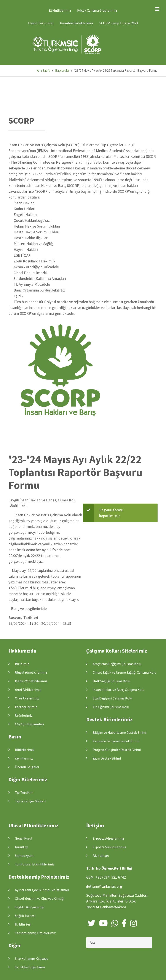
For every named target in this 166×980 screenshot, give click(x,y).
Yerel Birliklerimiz (28, 689)
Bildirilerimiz (24, 749)
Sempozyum (24, 855)
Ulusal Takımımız (41, 23)
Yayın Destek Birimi (107, 758)
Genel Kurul (23, 838)
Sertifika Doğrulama (30, 967)
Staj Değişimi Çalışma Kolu (112, 698)
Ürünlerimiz (24, 715)
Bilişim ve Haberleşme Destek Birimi (120, 732)
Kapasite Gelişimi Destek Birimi (116, 741)
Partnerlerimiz (26, 707)
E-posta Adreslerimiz (108, 838)
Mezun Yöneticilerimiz (31, 681)
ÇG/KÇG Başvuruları (29, 724)
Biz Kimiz (22, 664)
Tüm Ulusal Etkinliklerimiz (34, 864)
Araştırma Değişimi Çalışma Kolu (117, 664)
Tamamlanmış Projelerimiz (35, 933)
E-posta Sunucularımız (109, 847)
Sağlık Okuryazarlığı (29, 907)
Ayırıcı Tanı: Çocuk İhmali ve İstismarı (42, 890)
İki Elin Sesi (23, 924)
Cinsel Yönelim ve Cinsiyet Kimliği (39, 898)
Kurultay (21, 847)
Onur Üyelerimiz (27, 698)
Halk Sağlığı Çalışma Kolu (111, 681)
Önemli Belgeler (27, 767)
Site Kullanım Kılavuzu (31, 958)
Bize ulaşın (101, 855)
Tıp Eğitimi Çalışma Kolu (111, 707)
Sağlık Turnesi (25, 915)
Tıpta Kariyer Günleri (30, 801)
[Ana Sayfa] (67, 44)
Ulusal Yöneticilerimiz (31, 672)
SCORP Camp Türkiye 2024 (118, 23)
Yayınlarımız (24, 758)
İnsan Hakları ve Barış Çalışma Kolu (118, 689)
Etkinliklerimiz (60, 10)
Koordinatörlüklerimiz (76, 23)
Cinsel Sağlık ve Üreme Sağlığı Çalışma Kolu (124, 672)
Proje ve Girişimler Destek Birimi (117, 749)
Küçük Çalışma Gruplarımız (97, 10)
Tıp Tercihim (24, 792)
